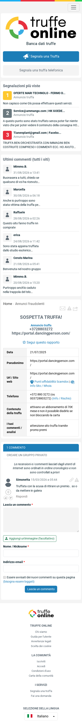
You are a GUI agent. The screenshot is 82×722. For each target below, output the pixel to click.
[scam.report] (69, 308)
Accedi (41, 666)
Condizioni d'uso (41, 670)
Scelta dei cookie (41, 646)
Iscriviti (41, 661)
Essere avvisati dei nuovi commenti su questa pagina (39, 579)
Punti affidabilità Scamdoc (51, 381)
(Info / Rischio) (61, 398)
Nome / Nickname (16, 546)
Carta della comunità (41, 675)
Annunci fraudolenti (29, 304)
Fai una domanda (41, 695)
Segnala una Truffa (44, 56)
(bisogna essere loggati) (18, 581)
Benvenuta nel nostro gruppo (22, 269)
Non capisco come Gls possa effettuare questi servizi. (37, 103)
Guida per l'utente (41, 636)
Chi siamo (41, 631)
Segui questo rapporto (43, 342)
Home (7, 304)
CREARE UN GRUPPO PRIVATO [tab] (27, 455)
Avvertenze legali (41, 641)
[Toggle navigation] (73, 7)
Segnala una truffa (41, 691)
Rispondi (21, 496)
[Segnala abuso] (77, 480)
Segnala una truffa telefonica (41, 70)
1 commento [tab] (16, 447)
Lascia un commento (18, 504)
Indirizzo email (14, 562)
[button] (76, 308)
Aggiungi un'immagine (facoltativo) (31, 538)
